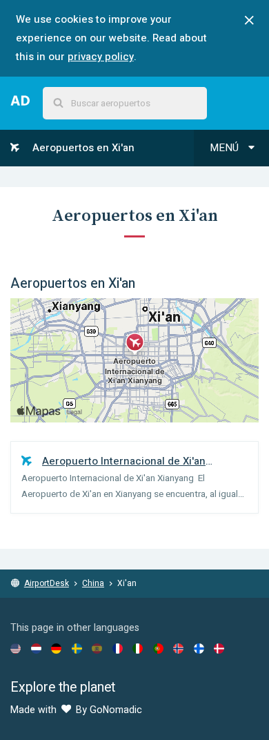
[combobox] (125, 103)
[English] (15, 648)
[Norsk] (178, 648)
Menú (225, 147)
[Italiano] (137, 648)
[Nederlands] (36, 648)
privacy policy (101, 56)
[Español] (97, 648)
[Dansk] (219, 648)
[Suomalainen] (199, 648)
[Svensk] (77, 648)
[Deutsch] (56, 648)
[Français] (117, 648)
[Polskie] (158, 648)
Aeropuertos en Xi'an (82, 147)
